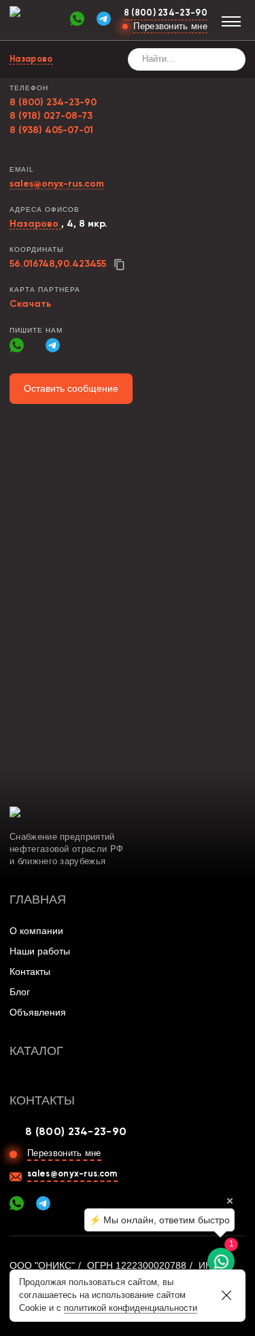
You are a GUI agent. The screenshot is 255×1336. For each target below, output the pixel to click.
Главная (38, 899)
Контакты (30, 971)
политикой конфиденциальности (130, 1308)
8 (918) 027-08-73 (51, 116)
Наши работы (40, 951)
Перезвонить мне (170, 26)
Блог (20, 991)
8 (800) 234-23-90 (165, 13)
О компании (36, 930)
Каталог (36, 1051)
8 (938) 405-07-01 (51, 130)
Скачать (30, 304)
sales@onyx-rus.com (57, 184)
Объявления (38, 1012)
